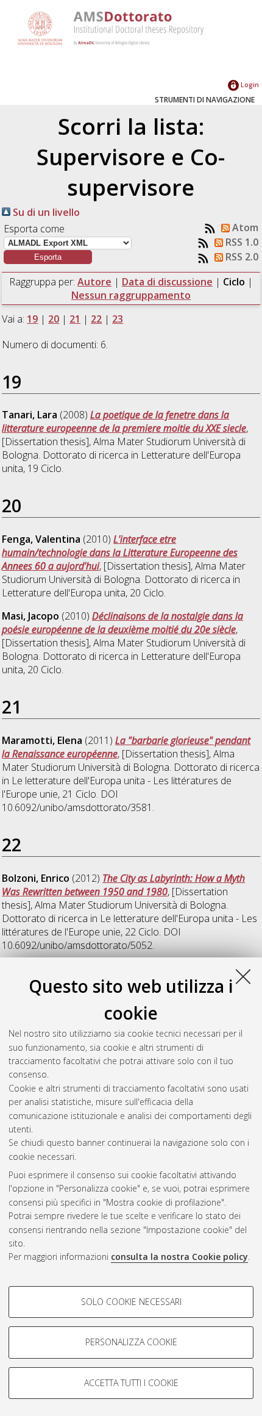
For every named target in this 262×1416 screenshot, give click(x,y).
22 (96, 319)
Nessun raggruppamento (131, 295)
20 (53, 319)
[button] (48, 257)
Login (249, 84)
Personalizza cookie (131, 1342)
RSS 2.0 (240, 256)
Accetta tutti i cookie (131, 1383)
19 (32, 319)
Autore (94, 281)
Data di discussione (167, 281)
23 (117, 319)
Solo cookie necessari (131, 1301)
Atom (244, 227)
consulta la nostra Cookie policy (179, 1256)
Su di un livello (45, 212)
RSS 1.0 (240, 242)
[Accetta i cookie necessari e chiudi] (243, 976)
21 (74, 319)
